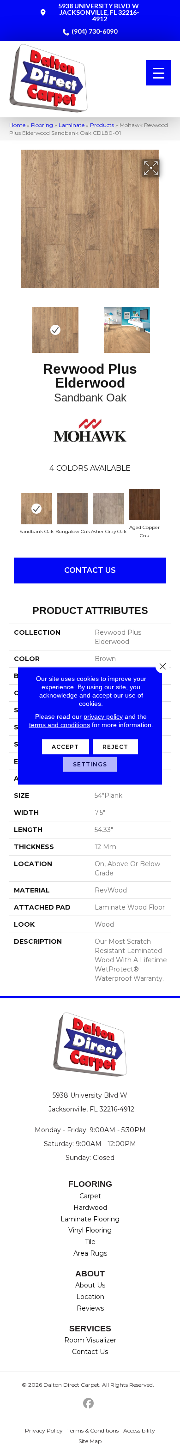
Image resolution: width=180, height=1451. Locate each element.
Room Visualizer (90, 1340)
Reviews (90, 1308)
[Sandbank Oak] (36, 509)
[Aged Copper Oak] (144, 504)
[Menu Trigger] (158, 72)
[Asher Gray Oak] (108, 509)
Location (90, 1297)
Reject (115, 746)
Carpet (90, 1196)
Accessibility (139, 1430)
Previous (13, 325)
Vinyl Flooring (90, 1230)
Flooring (42, 124)
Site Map (90, 1441)
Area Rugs (90, 1253)
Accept (65, 746)
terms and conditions (59, 724)
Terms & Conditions (93, 1430)
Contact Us (90, 570)
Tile (90, 1242)
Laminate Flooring (90, 1219)
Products (102, 124)
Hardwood (90, 1207)
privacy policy (103, 716)
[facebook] (89, 1403)
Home (17, 124)
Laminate (71, 124)
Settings (90, 763)
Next (166, 325)
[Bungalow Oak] (72, 509)
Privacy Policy (44, 1430)
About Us (90, 1285)
